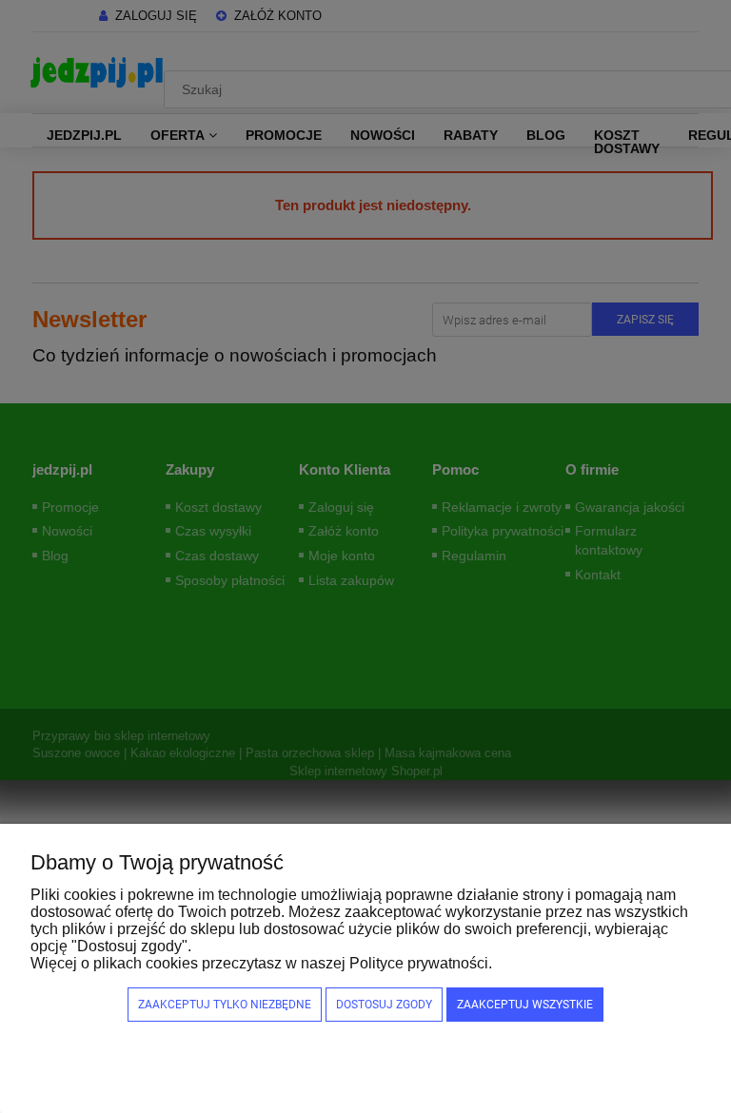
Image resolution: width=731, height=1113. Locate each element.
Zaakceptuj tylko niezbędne (224, 1004)
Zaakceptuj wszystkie (525, 1004)
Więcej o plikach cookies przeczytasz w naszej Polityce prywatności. (261, 963)
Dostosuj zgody (384, 1004)
